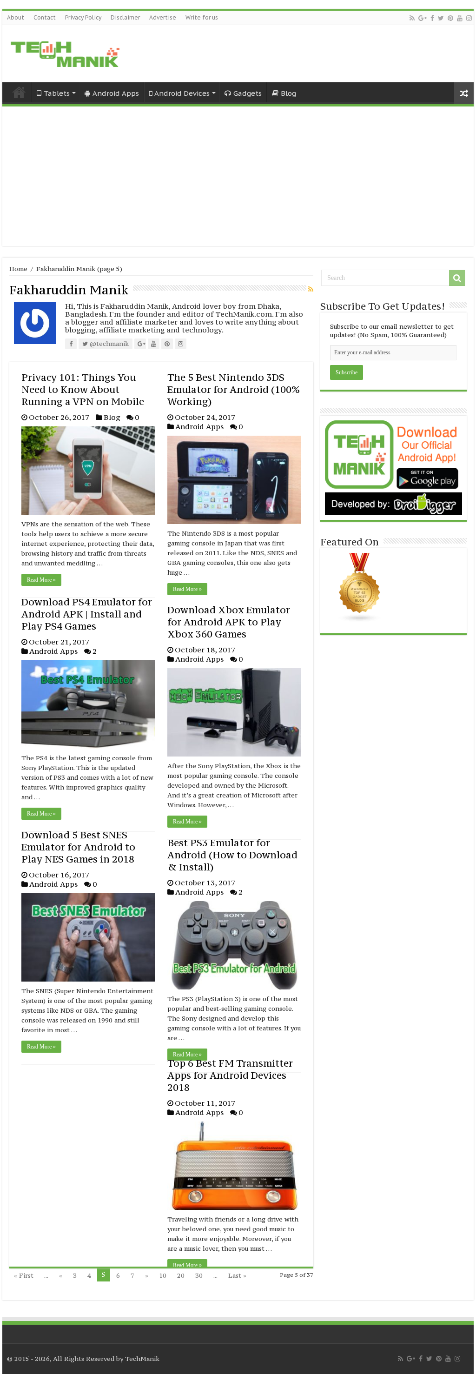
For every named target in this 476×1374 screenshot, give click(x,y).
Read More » (41, 580)
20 (181, 1275)
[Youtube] (459, 18)
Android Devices (182, 93)
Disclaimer (125, 17)
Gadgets (247, 93)
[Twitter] (441, 18)
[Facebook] (432, 18)
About (15, 17)
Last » (237, 1275)
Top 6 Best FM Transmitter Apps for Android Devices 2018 (230, 1075)
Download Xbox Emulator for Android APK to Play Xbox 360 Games (228, 622)
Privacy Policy (83, 17)
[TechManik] (65, 52)
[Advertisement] (238, 176)
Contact (44, 17)
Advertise (162, 17)
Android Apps (116, 93)
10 (162, 1275)
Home (19, 92)
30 (199, 1275)
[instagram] (469, 18)
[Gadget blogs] (360, 587)
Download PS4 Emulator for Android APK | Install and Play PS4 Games (86, 614)
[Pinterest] (450, 18)
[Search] (457, 278)
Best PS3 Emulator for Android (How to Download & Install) (232, 854)
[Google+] (422, 18)
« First (23, 1275)
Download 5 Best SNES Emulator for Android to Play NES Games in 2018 (78, 847)
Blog (288, 93)
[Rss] (412, 18)
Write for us (201, 17)
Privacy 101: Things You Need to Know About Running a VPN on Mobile (82, 389)
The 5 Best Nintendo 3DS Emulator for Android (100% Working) (233, 389)
